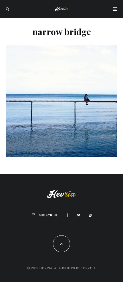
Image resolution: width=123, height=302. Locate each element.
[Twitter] (78, 215)
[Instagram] (90, 215)
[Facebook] (67, 215)
